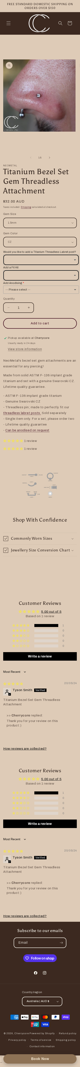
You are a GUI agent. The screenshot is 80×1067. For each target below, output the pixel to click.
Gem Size (9, 214)
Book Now (40, 1059)
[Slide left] (30, 157)
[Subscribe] (61, 943)
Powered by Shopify (42, 1033)
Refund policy (67, 1033)
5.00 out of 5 (51, 611)
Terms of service (41, 1040)
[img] (13, 684)
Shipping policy (66, 1040)
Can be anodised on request (27, 430)
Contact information (42, 1046)
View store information (25, 349)
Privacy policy (17, 1040)
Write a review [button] (40, 656)
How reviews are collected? (25, 748)
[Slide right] (49, 157)
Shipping (26, 207)
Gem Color (10, 233)
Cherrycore (21, 1033)
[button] (8, 23)
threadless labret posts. (22, 413)
